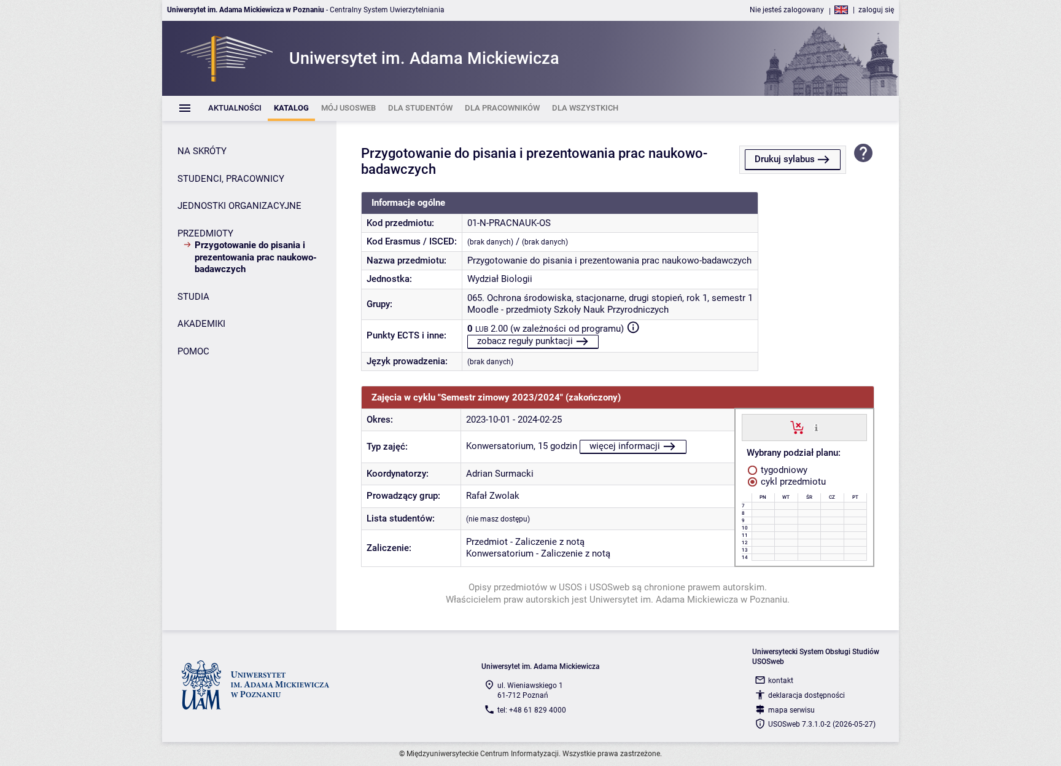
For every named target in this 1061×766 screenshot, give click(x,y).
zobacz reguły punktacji (525, 340)
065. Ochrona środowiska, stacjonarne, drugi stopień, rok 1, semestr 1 (610, 297)
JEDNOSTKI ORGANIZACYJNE (239, 205)
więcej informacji (624, 445)
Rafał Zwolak (492, 495)
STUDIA (193, 296)
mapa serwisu (791, 710)
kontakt (780, 680)
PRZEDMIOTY (205, 233)
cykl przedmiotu (792, 481)
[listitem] (235, 108)
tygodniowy (782, 469)
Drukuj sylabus (785, 159)
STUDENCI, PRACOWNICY (230, 178)
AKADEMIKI (201, 323)
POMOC (193, 351)
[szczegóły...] (816, 426)
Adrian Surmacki (500, 473)
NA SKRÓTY (202, 151)
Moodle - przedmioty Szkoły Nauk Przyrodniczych (568, 309)
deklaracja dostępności (806, 695)
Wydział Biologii (499, 278)
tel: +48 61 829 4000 (531, 710)
